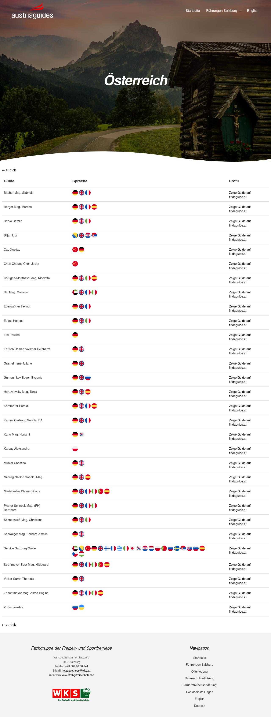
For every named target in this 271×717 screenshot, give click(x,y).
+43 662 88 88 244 (76, 666)
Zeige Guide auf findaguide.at (240, 194)
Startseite (193, 10)
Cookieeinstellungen (199, 692)
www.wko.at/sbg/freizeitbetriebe (74, 675)
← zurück (9, 170)
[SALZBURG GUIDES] (33, 10)
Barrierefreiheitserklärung (200, 685)
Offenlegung (199, 671)
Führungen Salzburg (221, 10)
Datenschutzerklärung (199, 678)
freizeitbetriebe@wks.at (76, 670)
